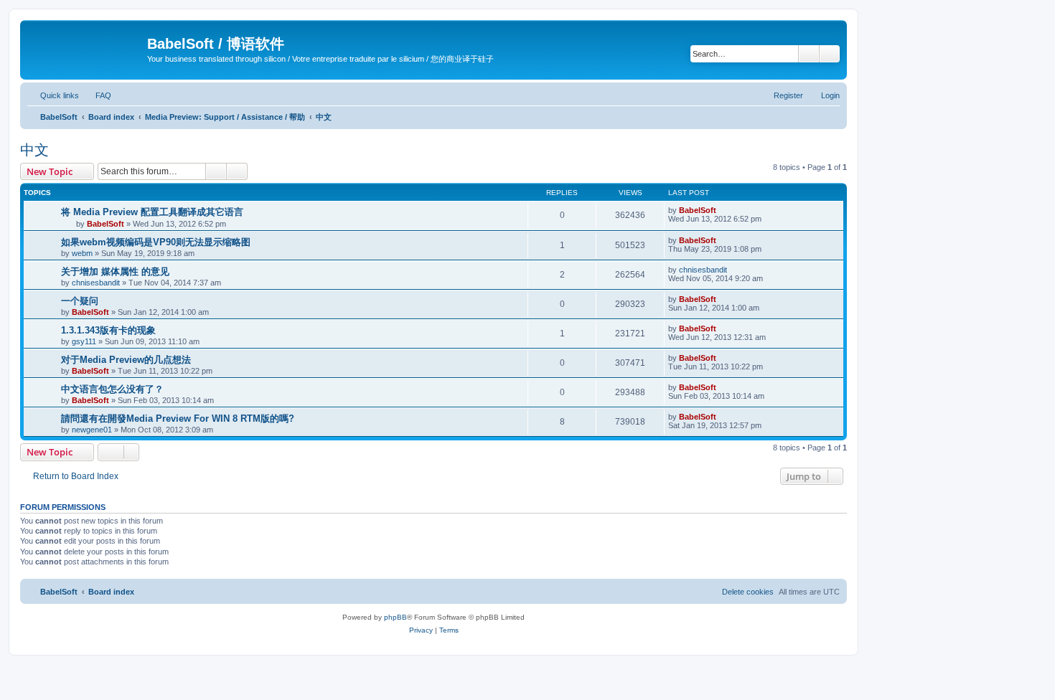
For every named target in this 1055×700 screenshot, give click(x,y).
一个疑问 (79, 300)
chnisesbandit (96, 282)
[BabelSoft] (85, 47)
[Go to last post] (723, 210)
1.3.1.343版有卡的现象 (108, 330)
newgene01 (92, 429)
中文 (34, 150)
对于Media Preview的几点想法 (126, 359)
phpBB (395, 617)
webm (82, 253)
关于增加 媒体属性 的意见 (115, 271)
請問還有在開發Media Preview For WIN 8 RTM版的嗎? (177, 418)
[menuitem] (97, 95)
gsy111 (84, 341)
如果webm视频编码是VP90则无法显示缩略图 (155, 242)
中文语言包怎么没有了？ (112, 389)
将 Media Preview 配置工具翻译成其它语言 (152, 212)
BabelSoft (105, 223)
